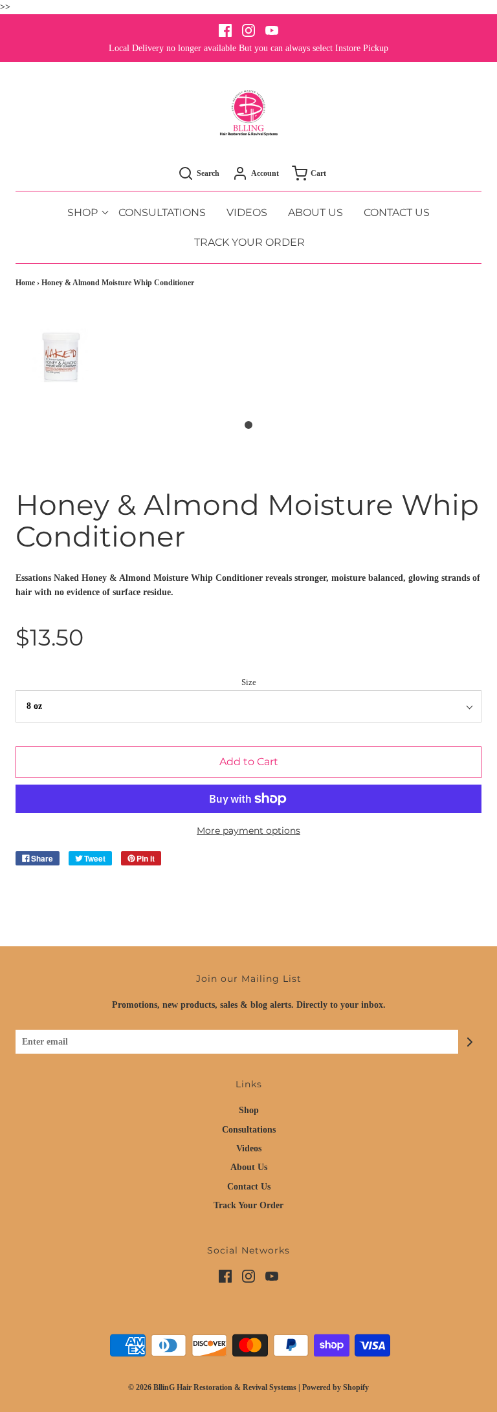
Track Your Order (249, 242)
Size (248, 682)
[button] (61, 370)
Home (25, 282)
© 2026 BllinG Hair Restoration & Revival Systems (212, 1387)
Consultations (162, 212)
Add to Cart (248, 761)
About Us (315, 212)
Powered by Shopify (335, 1387)
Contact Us (397, 212)
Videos (246, 212)
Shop (249, 1110)
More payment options (248, 830)
